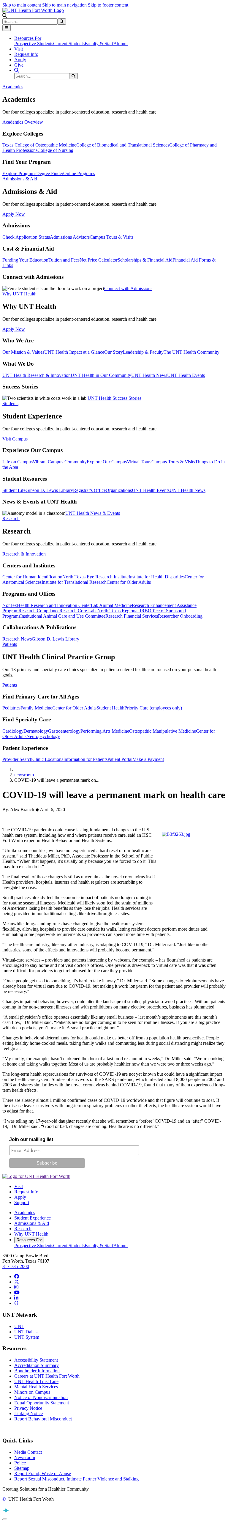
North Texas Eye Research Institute (95, 576)
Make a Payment (148, 759)
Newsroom (24, 1457)
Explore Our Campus (107, 461)
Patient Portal (119, 759)
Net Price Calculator (99, 259)
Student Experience (32, 1217)
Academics (24, 1212)
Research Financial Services (131, 616)
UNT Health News (149, 375)
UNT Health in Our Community (101, 375)
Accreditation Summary (36, 1365)
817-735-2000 (15, 1266)
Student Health (110, 707)
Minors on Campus (32, 1392)
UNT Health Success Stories (114, 398)
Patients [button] (9, 644)
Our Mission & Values (23, 352)
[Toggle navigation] (6, 28)
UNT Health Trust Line (36, 1381)
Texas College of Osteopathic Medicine (39, 144)
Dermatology (35, 731)
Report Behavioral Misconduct (43, 1418)
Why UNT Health (31, 1233)
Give (18, 64)
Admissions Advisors (70, 237)
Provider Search (17, 759)
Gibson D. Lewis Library (49, 490)
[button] (4, 15)
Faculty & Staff (99, 43)
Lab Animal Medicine (111, 605)
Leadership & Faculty (143, 352)
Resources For (29, 1240)
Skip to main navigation (64, 4)
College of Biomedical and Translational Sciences (122, 144)
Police (20, 1462)
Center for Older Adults (129, 582)
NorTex (9, 605)
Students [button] (10, 403)
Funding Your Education (25, 259)
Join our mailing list (31, 1139)
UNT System (26, 1337)
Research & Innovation (24, 553)
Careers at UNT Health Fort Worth (47, 1376)
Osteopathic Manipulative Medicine (162, 731)
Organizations (119, 490)
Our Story (113, 352)
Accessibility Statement (36, 1359)
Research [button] (11, 518)
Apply (20, 59)
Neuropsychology (43, 736)
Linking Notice (28, 1413)
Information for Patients (85, 759)
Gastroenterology (64, 731)
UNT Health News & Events (92, 513)
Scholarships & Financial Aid (145, 259)
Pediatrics (11, 707)
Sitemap (21, 1468)
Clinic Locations (47, 759)
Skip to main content (21, 4)
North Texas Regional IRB (122, 610)
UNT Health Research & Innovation (36, 375)
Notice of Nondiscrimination (41, 1397)
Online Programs (79, 173)
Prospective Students (33, 43)
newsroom (24, 774)
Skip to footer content (108, 4)
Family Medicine (36, 707)
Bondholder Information (37, 1370)
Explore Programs (19, 173)
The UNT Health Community (191, 352)
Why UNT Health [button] (19, 293)
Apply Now (13, 214)
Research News (17, 638)
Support (21, 1202)
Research (22, 1228)
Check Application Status (26, 237)
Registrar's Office (89, 490)
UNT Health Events (186, 375)
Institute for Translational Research (74, 582)
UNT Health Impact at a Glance (74, 352)
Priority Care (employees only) (153, 707)
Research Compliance (38, 610)
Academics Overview (22, 122)
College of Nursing (55, 150)
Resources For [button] (27, 38)
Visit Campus (15, 438)
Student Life (14, 490)
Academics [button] (12, 86)
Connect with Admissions (128, 288)
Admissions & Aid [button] (19, 178)
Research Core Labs (78, 610)
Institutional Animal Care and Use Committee (62, 616)
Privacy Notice (28, 1408)
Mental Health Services (36, 1386)
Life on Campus (17, 461)
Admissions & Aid (31, 1223)
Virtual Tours (139, 461)
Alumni (120, 43)
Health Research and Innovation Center (54, 605)
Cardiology (12, 731)
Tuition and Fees (64, 259)
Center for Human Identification (32, 576)
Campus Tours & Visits (111, 237)
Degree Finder (49, 173)
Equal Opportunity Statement (41, 1402)
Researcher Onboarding (180, 616)
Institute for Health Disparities (157, 576)
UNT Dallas (25, 1331)
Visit (18, 48)
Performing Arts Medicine (104, 731)
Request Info (26, 54)
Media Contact (28, 1452)
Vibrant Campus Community (60, 461)
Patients (9, 684)
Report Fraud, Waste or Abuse (42, 1473)
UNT (19, 1326)
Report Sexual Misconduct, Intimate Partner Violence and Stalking (76, 1478)
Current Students (69, 43)
